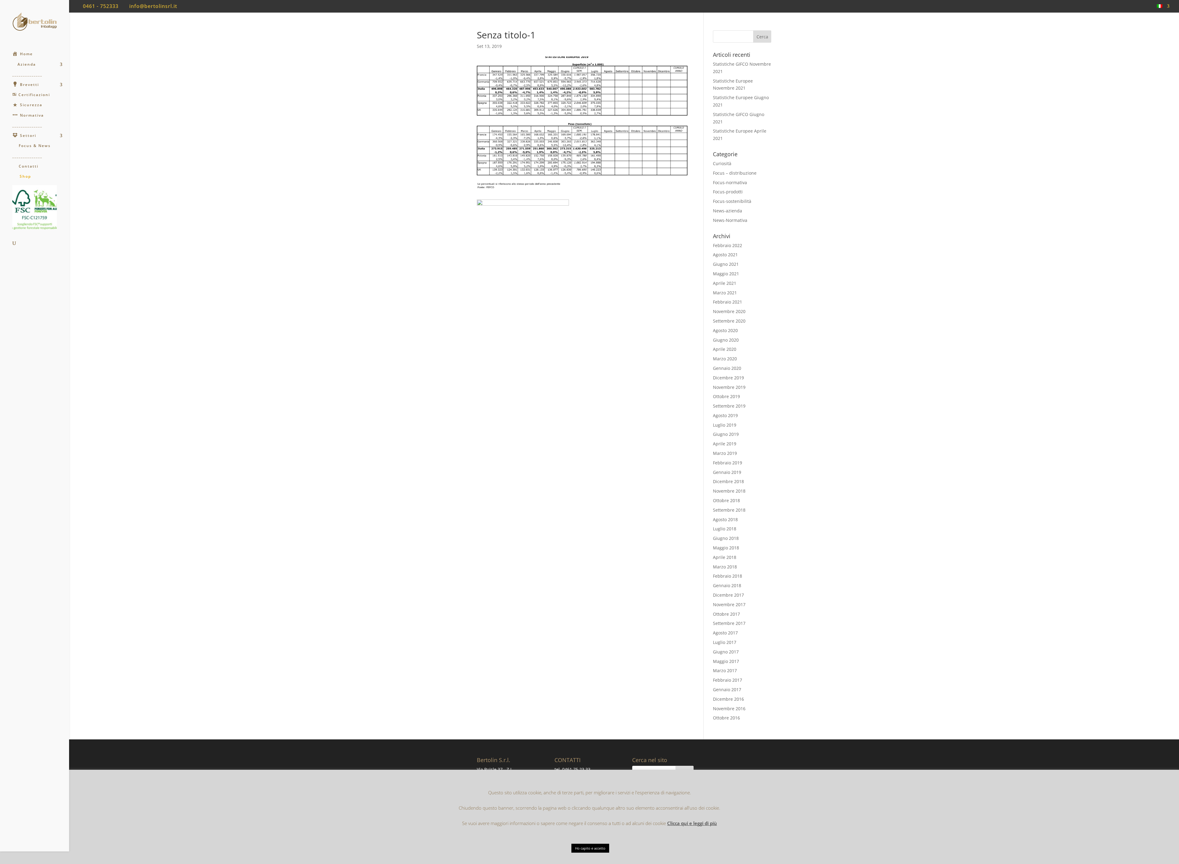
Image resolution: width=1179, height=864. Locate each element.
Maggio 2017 (726, 661)
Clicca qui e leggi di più (692, 823)
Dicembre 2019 (728, 378)
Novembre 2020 (729, 311)
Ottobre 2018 (726, 500)
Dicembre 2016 (728, 699)
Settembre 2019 (729, 406)
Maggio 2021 (726, 274)
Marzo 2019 (725, 453)
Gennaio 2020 (727, 368)
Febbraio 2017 (727, 680)
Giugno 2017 (726, 652)
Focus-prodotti (728, 192)
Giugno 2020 (726, 340)
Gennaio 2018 (727, 585)
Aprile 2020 (724, 349)
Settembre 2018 (729, 510)
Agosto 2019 (725, 415)
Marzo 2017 (725, 670)
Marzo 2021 (725, 293)
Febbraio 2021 (727, 302)
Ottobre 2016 (726, 718)
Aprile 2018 (724, 557)
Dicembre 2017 (728, 595)
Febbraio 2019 (727, 463)
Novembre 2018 (729, 491)
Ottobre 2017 (726, 614)
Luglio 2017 (724, 642)
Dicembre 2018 (728, 481)
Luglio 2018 (724, 529)
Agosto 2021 (725, 255)
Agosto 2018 (725, 519)
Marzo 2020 (725, 359)
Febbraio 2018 (727, 576)
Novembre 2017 (729, 604)
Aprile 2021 (724, 283)
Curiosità (722, 163)
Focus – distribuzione (735, 173)
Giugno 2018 (726, 538)
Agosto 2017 (725, 633)
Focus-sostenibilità (732, 201)
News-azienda (727, 211)
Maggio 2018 (726, 548)
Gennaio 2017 (727, 689)
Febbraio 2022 (727, 245)
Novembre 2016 (729, 708)
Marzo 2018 (725, 567)
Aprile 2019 (724, 444)
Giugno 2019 (726, 434)
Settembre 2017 (729, 623)
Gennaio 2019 (727, 472)
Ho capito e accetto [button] (590, 848)
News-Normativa (730, 220)
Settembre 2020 (729, 321)
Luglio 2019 (724, 425)
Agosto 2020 (725, 330)
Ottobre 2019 (726, 396)
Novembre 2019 (729, 387)
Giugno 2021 (726, 264)
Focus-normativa (730, 182)
